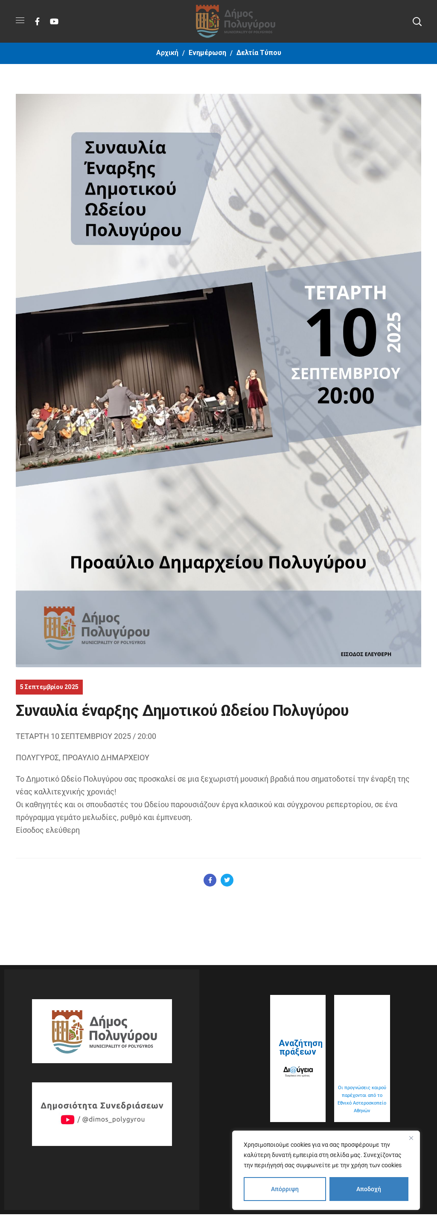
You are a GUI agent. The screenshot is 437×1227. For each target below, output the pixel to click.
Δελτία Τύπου (258, 53)
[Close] (411, 1138)
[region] (326, 1170)
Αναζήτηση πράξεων (301, 1047)
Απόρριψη (285, 1189)
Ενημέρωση (207, 53)
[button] (417, 21)
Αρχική (167, 53)
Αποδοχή (368, 1189)
